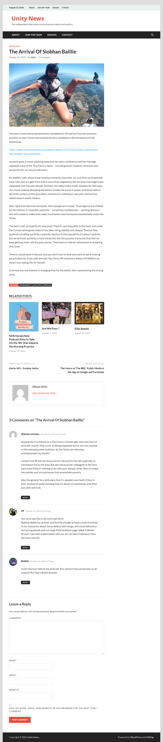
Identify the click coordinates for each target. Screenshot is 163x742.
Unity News (27, 18)
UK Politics (14, 46)
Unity (33, 57)
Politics (37, 285)
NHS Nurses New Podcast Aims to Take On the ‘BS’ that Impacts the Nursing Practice (23, 341)
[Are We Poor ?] (56, 314)
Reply (25, 497)
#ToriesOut (25, 285)
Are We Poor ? (50, 328)
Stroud (47, 285)
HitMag (149, 737)
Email (13, 675)
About (32, 7)
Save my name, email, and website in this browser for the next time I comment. (53, 710)
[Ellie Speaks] (89, 314)
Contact (65, 7)
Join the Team (43, 7)
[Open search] (152, 35)
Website (14, 690)
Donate (56, 7)
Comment (16, 618)
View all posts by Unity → (45, 392)
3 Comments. (44, 57)
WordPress (135, 737)
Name (13, 660)
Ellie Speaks (82, 328)
